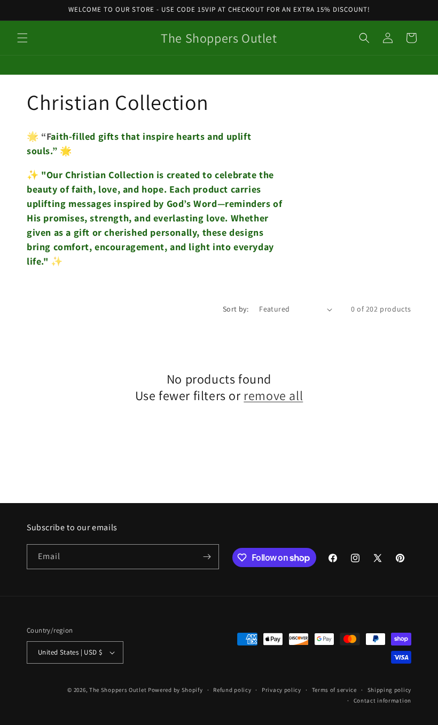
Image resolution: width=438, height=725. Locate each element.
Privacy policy (281, 690)
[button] (22, 38)
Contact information (382, 700)
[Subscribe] (206, 556)
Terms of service (334, 690)
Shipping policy (389, 690)
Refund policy (232, 690)
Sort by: (235, 309)
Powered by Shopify (175, 690)
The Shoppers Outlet (117, 690)
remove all (273, 395)
